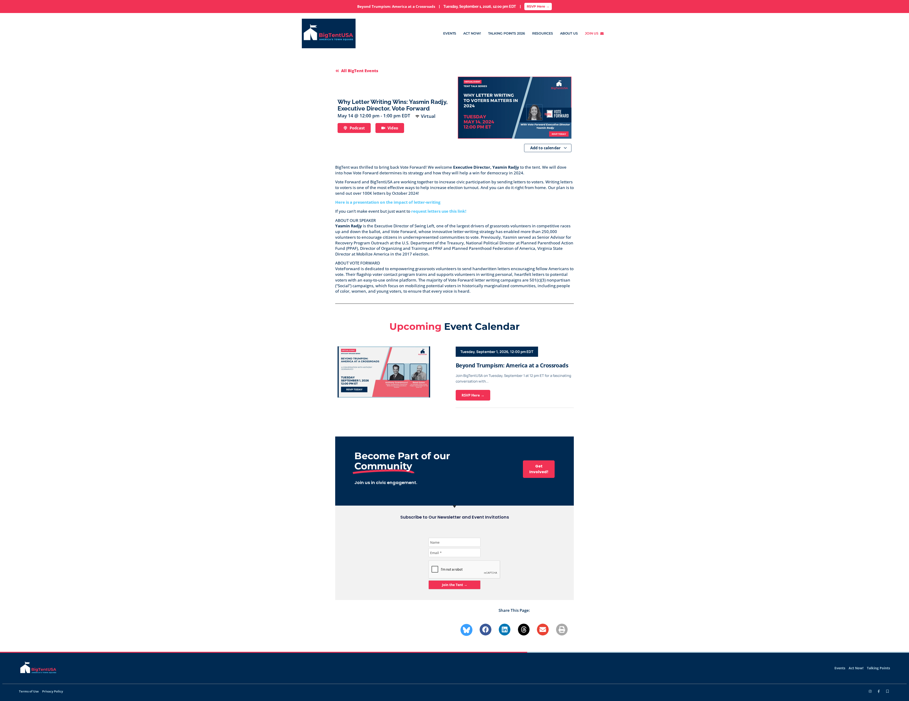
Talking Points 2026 (506, 33)
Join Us (592, 33)
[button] (485, 629)
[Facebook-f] (878, 691)
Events (449, 33)
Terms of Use (29, 691)
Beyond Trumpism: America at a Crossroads (512, 365)
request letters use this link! (438, 211)
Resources (542, 33)
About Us (569, 33)
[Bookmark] (887, 691)
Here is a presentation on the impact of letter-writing (388, 202)
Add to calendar (546, 147)
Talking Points (878, 668)
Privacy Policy (52, 691)
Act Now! (472, 33)
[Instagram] (870, 691)
